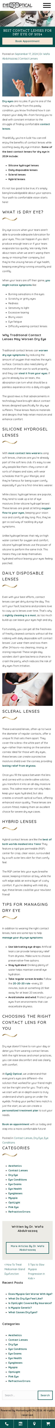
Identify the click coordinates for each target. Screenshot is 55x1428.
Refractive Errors (19, 1211)
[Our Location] (34, 1423)
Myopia (12, 1197)
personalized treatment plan (20, 1110)
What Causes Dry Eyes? (22, 1312)
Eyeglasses (15, 1193)
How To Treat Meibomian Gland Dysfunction (15, 1269)
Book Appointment (27, 41)
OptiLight (14, 1202)
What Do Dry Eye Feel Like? (25, 1298)
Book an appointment (15, 1124)
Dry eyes (7, 101)
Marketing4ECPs (26, 1410)
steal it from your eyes (33, 373)
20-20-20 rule (21, 983)
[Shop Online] (48, 1423)
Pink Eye (13, 1207)
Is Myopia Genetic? (20, 1307)
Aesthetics (15, 1165)
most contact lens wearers (25, 453)
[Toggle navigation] (47, 5)
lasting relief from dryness (19, 765)
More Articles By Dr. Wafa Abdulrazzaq (27, 1248)
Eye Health (15, 1188)
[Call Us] (7, 1423)
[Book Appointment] (20, 1423)
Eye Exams (15, 1184)
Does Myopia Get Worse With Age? (30, 1293)
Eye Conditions (17, 1179)
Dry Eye (38, 1138)
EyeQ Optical (14, 1073)
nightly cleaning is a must (20, 615)
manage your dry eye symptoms (22, 937)
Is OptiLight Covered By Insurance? (30, 1303)
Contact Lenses (28, 58)
